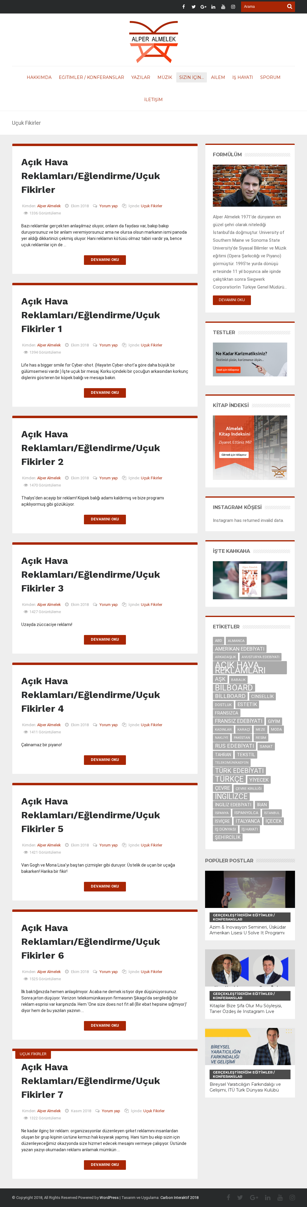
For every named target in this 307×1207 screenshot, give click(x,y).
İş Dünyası (225, 829)
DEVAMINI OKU (232, 300)
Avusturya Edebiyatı (260, 657)
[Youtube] (277, 1197)
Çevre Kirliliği (249, 788)
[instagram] (289, 1197)
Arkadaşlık (225, 657)
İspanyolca (246, 812)
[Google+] (251, 1197)
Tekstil (246, 754)
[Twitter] (237, 1197)
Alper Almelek (49, 206)
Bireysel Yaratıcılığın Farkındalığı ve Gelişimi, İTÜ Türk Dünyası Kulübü (245, 1087)
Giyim (274, 721)
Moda (276, 729)
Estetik (247, 704)
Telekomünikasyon (232, 763)
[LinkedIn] (264, 1197)
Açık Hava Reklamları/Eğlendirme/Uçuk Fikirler (90, 175)
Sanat (266, 746)
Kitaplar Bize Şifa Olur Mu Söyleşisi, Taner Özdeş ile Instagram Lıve (246, 1008)
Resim (261, 737)
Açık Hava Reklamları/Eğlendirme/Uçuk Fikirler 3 (90, 574)
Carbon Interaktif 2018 (179, 1197)
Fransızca (226, 713)
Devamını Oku (105, 259)
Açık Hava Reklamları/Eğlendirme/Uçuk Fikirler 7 (90, 1080)
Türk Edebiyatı (239, 770)
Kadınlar (223, 729)
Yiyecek (259, 780)
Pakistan (242, 737)
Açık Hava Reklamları (240, 667)
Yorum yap (109, 206)
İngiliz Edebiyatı (233, 804)
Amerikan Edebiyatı (239, 649)
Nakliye (221, 738)
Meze (260, 729)
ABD (218, 640)
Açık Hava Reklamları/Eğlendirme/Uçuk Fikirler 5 (90, 814)
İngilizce (231, 797)
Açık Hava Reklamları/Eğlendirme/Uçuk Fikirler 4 (90, 694)
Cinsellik (262, 696)
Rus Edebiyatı (234, 746)
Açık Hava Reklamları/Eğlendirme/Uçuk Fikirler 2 (90, 447)
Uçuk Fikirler (151, 206)
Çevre (222, 788)
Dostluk (223, 704)
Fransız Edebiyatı (238, 721)
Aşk (220, 679)
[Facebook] (225, 1197)
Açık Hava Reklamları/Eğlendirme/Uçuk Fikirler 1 (90, 314)
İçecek (274, 821)
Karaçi (243, 729)
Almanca (236, 641)
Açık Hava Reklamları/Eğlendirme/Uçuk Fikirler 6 (90, 941)
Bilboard (234, 688)
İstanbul (272, 813)
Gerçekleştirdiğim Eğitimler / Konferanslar (244, 917)
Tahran (223, 754)
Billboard (230, 696)
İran (262, 804)
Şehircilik (227, 837)
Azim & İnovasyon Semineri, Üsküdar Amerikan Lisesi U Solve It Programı (248, 930)
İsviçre (222, 821)
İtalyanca (248, 821)
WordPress (109, 1197)
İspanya (222, 813)
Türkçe (229, 779)
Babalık (238, 680)
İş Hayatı (250, 829)
